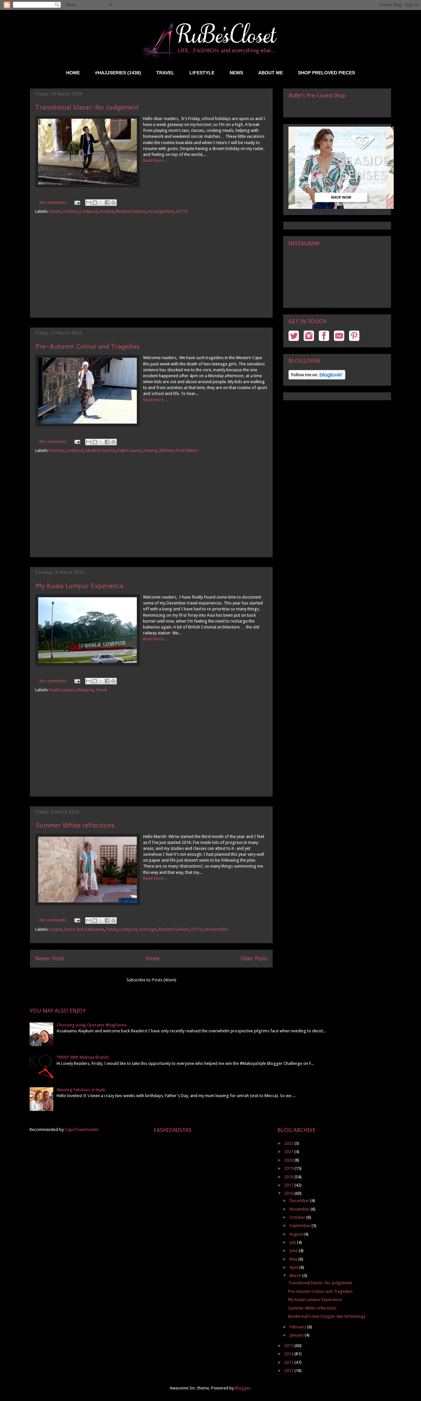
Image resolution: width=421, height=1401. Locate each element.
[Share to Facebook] (107, 202)
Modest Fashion (131, 211)
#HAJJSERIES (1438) (118, 72)
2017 (289, 1185)
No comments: (53, 202)
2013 (289, 1362)
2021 (289, 1151)
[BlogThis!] (94, 202)
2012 (289, 1370)
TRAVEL (165, 72)
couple (55, 929)
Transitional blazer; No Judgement (87, 106)
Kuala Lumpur (62, 689)
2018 (289, 1176)
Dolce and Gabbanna (84, 929)
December (299, 1200)
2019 (289, 1168)
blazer (55, 211)
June (294, 1250)
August (296, 1234)
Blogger (242, 1388)
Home (153, 958)
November (299, 1209)
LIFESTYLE (201, 72)
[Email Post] (76, 202)
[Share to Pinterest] (113, 202)
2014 (289, 1353)
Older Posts (254, 958)
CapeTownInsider (82, 1129)
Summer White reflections (74, 824)
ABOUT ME (270, 72)
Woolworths (216, 929)
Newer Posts (49, 958)
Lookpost (88, 211)
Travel (101, 689)
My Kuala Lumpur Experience (79, 585)
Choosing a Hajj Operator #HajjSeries (92, 1024)
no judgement (161, 211)
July (293, 1242)
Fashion (70, 211)
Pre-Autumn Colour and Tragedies (87, 346)
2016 (289, 1193)
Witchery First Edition (178, 450)
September (300, 1225)
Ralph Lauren (129, 450)
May (293, 1259)
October (297, 1217)
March (295, 1275)
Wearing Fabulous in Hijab (81, 1089)
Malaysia (85, 689)
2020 (289, 1160)
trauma (150, 450)
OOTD (182, 211)
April (294, 1267)
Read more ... (155, 160)
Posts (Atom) (164, 979)
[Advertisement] (151, 271)
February (298, 1326)
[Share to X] (101, 202)
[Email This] (88, 202)
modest (106, 211)
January (297, 1335)
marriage (148, 929)
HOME (73, 72)
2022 (289, 1143)
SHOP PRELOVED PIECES (326, 72)
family (111, 929)
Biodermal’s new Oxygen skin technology (326, 1316)
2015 (289, 1345)
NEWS (236, 72)
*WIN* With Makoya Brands (83, 1057)
